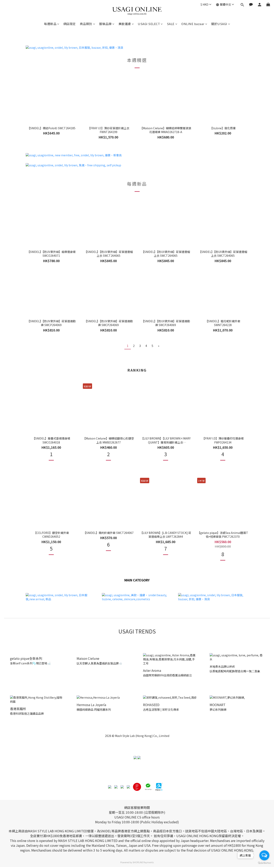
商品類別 (86, 24)
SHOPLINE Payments (143, 862)
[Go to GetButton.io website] (264, 863)
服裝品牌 (105, 24)
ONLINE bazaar (192, 24)
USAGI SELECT (149, 24)
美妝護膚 (125, 24)
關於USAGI (219, 24)
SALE (171, 24)
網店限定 (69, 24)
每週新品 (50, 24)
